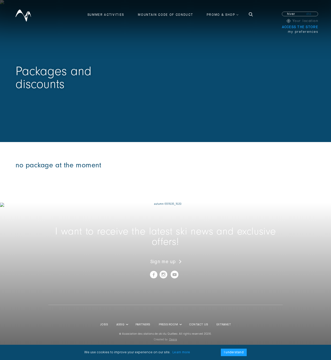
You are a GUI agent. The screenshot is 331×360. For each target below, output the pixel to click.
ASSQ (120, 324)
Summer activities (105, 15)
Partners (143, 324)
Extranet (223, 324)
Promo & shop (221, 15)
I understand (234, 352)
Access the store (300, 27)
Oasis (173, 339)
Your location (304, 21)
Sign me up (163, 262)
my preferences (303, 31)
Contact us (198, 324)
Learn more (181, 352)
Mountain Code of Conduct (165, 15)
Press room (168, 324)
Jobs (104, 324)
